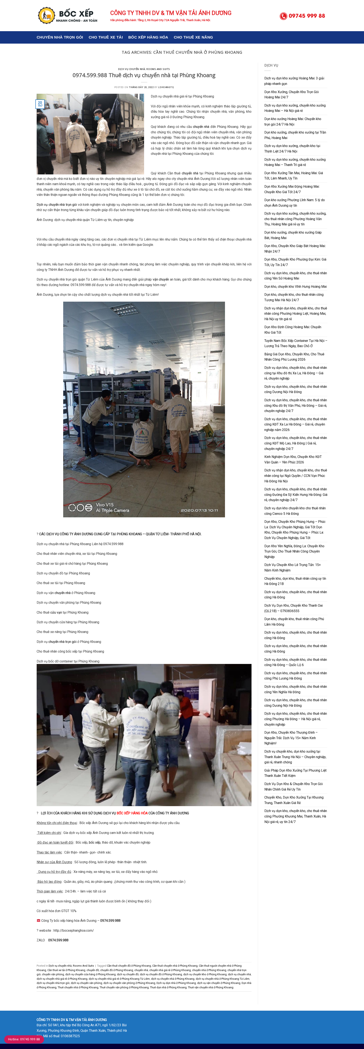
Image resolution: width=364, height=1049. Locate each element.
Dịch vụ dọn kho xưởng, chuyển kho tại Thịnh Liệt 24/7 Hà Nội (292, 148)
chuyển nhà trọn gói (62, 642)
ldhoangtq (166, 87)
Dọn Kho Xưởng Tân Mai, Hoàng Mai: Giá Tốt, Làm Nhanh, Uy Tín (293, 176)
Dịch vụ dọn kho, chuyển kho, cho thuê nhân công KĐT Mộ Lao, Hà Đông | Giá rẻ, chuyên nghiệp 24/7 (295, 443)
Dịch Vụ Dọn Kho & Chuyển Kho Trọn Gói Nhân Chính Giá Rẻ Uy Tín (293, 786)
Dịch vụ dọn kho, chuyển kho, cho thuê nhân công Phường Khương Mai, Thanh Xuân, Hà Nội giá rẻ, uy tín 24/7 (295, 816)
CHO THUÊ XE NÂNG (193, 37)
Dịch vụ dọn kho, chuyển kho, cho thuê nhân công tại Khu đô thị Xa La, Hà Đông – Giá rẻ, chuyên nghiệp (295, 373)
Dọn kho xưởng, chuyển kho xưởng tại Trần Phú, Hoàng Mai (295, 135)
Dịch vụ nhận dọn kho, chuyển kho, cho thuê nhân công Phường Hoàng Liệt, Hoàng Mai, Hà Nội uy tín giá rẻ (295, 313)
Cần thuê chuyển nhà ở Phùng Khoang (175, 965)
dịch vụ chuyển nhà (239, 974)
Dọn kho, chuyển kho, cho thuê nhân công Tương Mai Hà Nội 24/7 (294, 297)
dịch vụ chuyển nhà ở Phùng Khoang (172, 978)
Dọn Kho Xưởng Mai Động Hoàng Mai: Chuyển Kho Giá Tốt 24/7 (292, 189)
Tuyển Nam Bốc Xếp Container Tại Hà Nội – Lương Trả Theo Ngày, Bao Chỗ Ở (295, 343)
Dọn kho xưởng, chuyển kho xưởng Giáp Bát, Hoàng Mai (293, 235)
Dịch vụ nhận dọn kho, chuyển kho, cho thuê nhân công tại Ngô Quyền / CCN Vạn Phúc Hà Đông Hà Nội (295, 475)
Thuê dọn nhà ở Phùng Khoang (168, 987)
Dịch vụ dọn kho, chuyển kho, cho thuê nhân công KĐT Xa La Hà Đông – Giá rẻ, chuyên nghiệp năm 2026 (295, 424)
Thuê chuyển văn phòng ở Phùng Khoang (124, 987)
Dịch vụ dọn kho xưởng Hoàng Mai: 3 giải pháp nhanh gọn (294, 81)
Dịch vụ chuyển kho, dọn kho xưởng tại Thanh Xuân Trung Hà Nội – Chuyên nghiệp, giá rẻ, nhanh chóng (295, 756)
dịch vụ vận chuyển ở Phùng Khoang (218, 983)
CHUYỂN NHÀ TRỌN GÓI (60, 37)
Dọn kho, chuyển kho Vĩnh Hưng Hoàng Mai (295, 287)
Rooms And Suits (158, 69)
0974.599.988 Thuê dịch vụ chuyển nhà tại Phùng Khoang (144, 75)
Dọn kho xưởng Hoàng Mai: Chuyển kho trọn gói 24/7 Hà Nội (292, 121)
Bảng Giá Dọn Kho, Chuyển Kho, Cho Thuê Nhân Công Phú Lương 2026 (294, 357)
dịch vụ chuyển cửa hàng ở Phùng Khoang (90, 974)
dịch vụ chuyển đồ (128, 974)
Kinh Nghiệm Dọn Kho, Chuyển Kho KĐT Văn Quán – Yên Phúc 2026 (293, 459)
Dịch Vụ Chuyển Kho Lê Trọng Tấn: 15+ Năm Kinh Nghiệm (292, 567)
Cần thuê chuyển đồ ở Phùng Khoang (129, 965)
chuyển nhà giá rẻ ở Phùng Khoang (170, 970)
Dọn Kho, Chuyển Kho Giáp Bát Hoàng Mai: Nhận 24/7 (295, 248)
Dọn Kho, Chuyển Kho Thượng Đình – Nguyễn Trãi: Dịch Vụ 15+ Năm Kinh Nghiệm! (291, 738)
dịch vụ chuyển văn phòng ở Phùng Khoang (129, 983)
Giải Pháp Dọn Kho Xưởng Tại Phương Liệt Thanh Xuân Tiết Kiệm (295, 773)
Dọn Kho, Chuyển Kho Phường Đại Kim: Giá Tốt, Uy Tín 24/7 (295, 262)
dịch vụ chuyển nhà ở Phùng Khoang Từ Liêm (222, 978)
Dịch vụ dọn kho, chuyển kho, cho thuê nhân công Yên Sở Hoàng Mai (295, 276)
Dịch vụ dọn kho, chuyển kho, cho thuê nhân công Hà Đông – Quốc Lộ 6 (295, 662)
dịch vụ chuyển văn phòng (86, 983)
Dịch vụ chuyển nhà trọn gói (57, 205)
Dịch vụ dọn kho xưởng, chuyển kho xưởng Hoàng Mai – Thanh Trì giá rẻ (295, 162)
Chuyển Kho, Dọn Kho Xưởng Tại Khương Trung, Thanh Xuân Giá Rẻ (294, 800)
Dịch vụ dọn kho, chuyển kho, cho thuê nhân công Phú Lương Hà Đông (295, 676)
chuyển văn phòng (53, 974)
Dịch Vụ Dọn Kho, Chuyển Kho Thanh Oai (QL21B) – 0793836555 (293, 608)
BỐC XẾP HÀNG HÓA (148, 37)
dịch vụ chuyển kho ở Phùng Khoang (205, 974)
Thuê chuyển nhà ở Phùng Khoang (78, 987)
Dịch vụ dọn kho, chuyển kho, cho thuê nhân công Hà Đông (295, 594)
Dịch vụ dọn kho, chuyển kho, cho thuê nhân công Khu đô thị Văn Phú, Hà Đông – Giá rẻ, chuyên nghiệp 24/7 (295, 405)
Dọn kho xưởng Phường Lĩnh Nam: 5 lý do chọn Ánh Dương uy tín (294, 202)
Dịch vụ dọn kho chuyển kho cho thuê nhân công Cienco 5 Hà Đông (295, 511)
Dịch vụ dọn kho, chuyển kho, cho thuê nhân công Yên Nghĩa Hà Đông (295, 689)
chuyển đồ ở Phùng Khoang (116, 970)
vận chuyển (161, 279)
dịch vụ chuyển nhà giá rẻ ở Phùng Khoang (62, 978)
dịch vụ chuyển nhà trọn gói (53, 983)
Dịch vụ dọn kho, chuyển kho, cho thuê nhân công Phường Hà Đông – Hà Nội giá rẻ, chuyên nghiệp (295, 719)
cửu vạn (56, 612)
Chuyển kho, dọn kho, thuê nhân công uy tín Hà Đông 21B (295, 581)
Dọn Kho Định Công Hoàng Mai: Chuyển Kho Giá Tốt (292, 330)
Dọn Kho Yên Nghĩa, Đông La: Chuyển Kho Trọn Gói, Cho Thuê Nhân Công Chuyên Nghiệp (294, 551)
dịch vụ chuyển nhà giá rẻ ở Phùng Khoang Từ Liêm (119, 978)
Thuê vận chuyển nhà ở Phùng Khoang (210, 987)
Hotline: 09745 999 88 (24, 1039)
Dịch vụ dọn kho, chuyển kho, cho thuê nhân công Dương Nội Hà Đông (295, 389)
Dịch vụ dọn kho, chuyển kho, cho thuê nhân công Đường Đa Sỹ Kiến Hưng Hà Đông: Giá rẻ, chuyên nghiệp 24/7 (295, 494)
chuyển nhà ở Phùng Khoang (209, 970)
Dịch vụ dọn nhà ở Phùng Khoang (176, 983)
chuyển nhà (201, 127)
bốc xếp (94, 842)
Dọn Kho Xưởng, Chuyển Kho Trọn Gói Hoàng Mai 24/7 (291, 94)
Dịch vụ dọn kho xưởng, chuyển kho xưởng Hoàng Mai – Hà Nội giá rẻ (295, 108)
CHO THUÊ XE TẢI (106, 37)
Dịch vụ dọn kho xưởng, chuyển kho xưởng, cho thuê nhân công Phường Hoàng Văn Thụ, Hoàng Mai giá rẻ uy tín (295, 218)
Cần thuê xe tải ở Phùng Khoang (66, 970)
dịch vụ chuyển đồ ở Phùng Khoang (161, 974)
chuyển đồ (93, 970)
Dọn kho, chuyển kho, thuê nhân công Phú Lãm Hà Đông (294, 621)
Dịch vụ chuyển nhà (131, 69)
